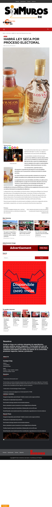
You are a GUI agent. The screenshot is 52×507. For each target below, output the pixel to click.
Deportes (34, 1)
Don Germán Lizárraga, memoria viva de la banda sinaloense (41, 233)
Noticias (17, 1)
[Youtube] (12, 148)
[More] (17, 148)
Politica (9, 227)
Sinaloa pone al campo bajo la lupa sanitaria (12, 399)
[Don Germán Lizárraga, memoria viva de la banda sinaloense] (41, 225)
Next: (37, 210)
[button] (4, 29)
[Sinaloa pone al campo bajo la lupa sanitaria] (26, 225)
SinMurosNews (6, 228)
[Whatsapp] (10, 148)
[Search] (48, 29)
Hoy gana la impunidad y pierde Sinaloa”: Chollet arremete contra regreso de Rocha (21, 396)
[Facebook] (5, 148)
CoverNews (32, 457)
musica (42, 227)
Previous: (15, 210)
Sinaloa (12, 227)
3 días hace (12, 238)
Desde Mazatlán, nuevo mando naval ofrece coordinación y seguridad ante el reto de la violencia (24, 410)
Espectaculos (23, 1)
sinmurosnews (7, 45)
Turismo (28, 1)
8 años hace (13, 45)
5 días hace (44, 329)
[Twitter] (7, 148)
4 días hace (44, 236)
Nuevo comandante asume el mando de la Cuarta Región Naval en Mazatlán (35, 323)
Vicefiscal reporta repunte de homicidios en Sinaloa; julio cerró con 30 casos (45, 323)
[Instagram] (15, 148)
